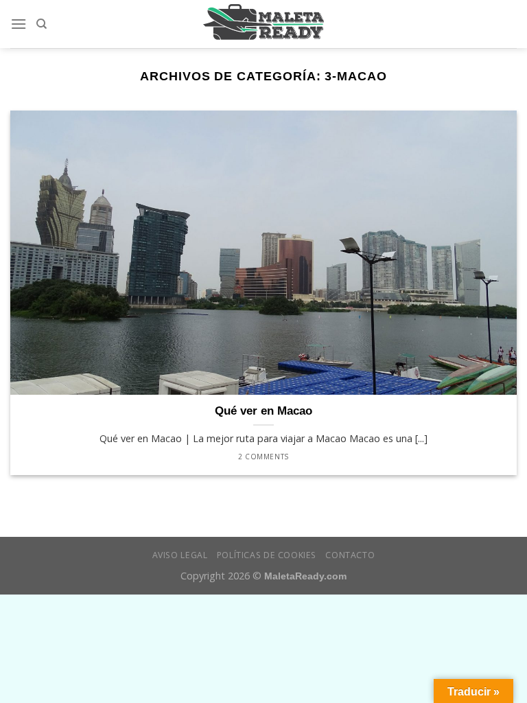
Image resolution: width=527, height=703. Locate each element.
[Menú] (18, 24)
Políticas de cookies (266, 555)
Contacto (350, 555)
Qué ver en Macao (263, 410)
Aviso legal (180, 555)
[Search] (41, 24)
